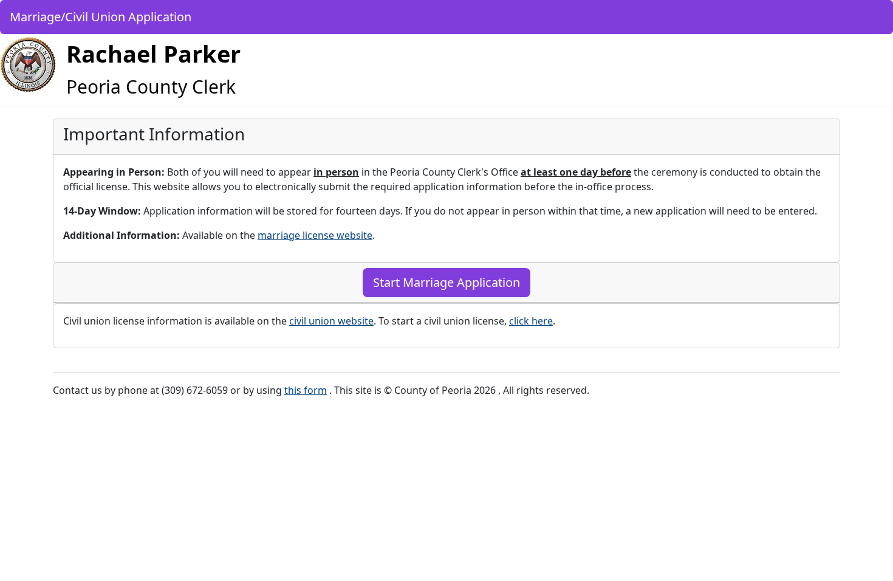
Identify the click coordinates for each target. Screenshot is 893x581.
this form (305, 390)
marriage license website (315, 235)
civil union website (331, 321)
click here (531, 321)
